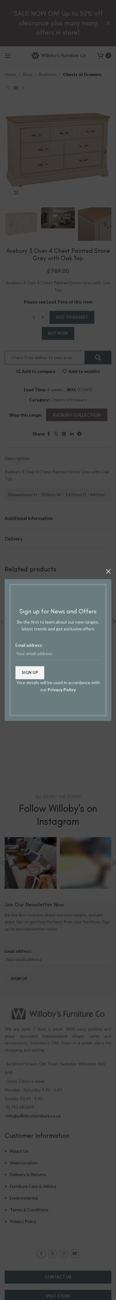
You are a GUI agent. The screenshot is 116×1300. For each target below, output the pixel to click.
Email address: (29, 645)
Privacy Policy (62, 689)
